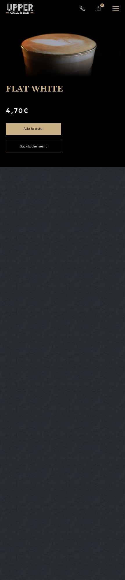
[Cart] (99, 8)
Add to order (34, 129)
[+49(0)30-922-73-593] (82, 10)
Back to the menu (33, 146)
